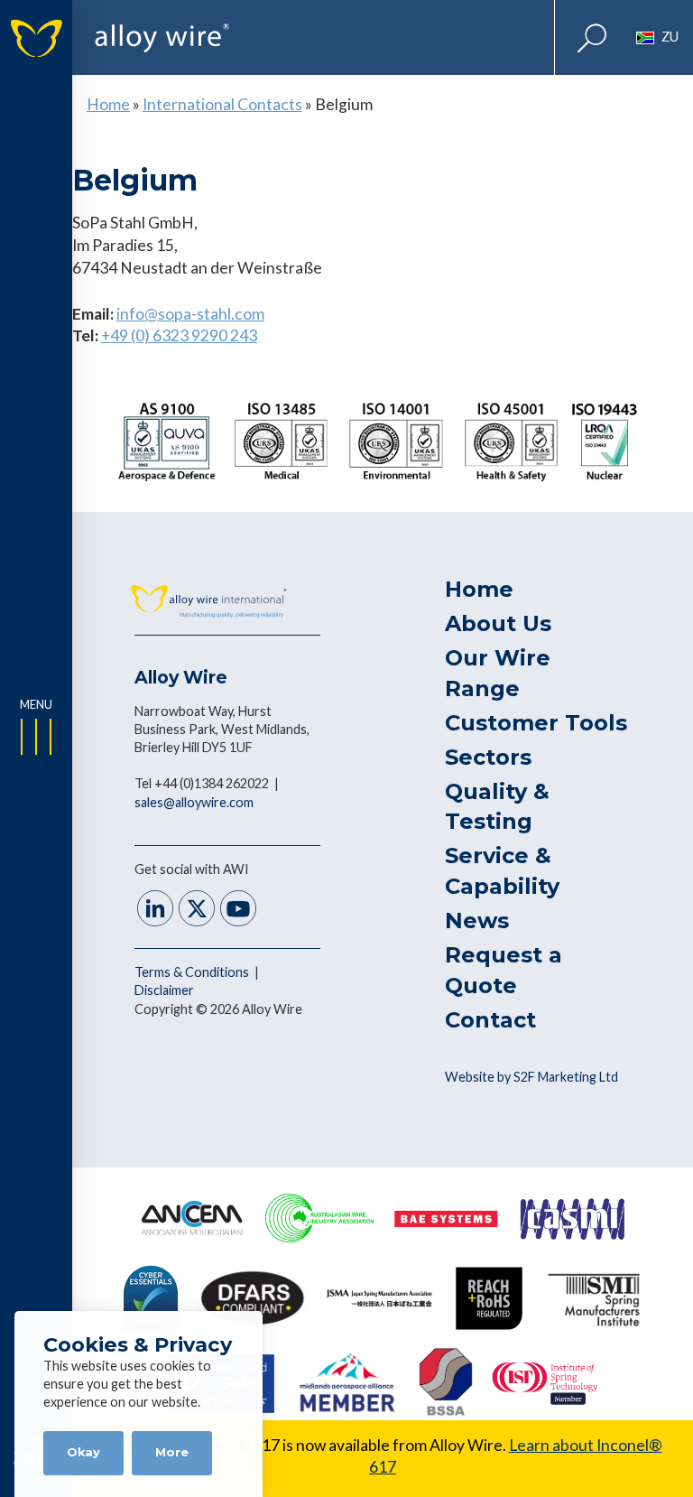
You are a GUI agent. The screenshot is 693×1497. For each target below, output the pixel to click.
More (172, 1452)
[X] (197, 910)
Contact (490, 1020)
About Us (498, 623)
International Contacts (222, 104)
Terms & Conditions (193, 972)
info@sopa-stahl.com (190, 313)
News (477, 920)
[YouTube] (238, 910)
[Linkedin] (155, 910)
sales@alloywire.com (194, 802)
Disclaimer (164, 990)
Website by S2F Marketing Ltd (531, 1076)
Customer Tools (536, 723)
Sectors (488, 757)
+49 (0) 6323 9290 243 (179, 335)
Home (108, 104)
